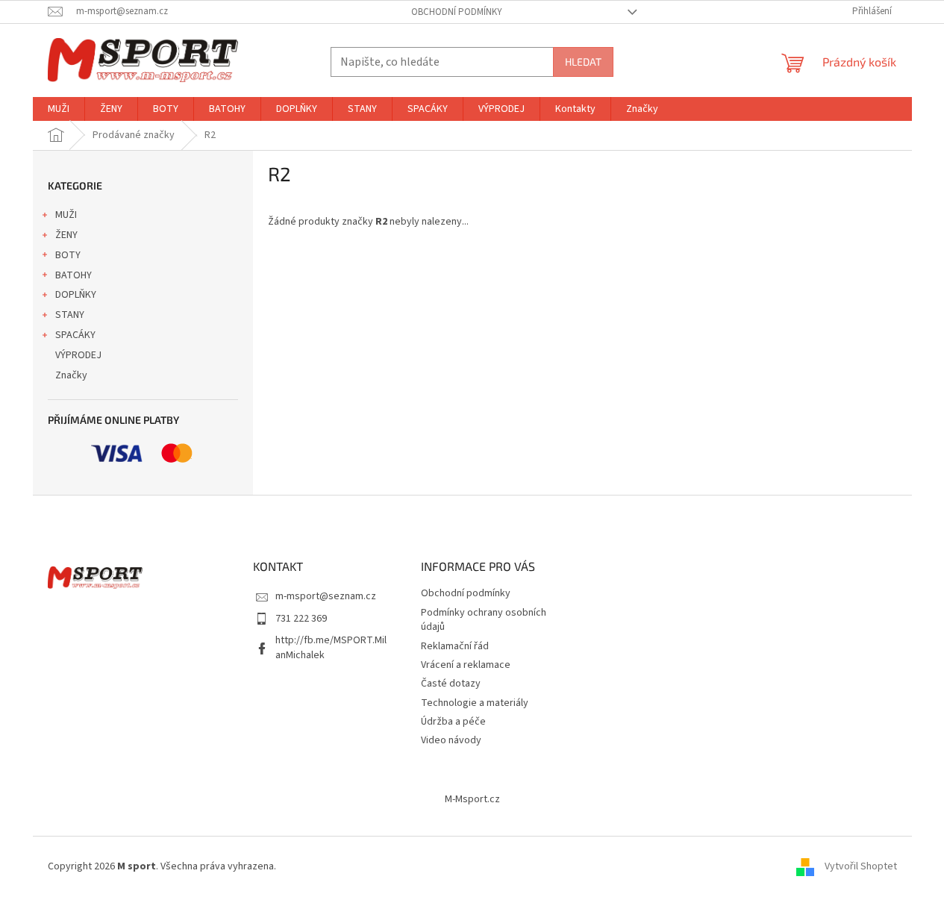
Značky (71, 375)
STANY (69, 314)
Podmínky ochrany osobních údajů (483, 619)
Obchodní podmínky (456, 12)
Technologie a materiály (474, 703)
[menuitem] (58, 109)
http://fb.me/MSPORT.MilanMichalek (331, 647)
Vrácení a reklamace (465, 664)
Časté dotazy (451, 683)
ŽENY (66, 235)
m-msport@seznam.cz (325, 596)
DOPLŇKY (75, 294)
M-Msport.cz (472, 799)
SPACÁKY (75, 335)
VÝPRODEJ (78, 355)
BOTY (68, 255)
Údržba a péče (453, 721)
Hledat (583, 61)
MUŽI (66, 214)
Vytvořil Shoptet (861, 866)
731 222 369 (301, 618)
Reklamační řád (455, 646)
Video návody (451, 740)
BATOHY (73, 275)
